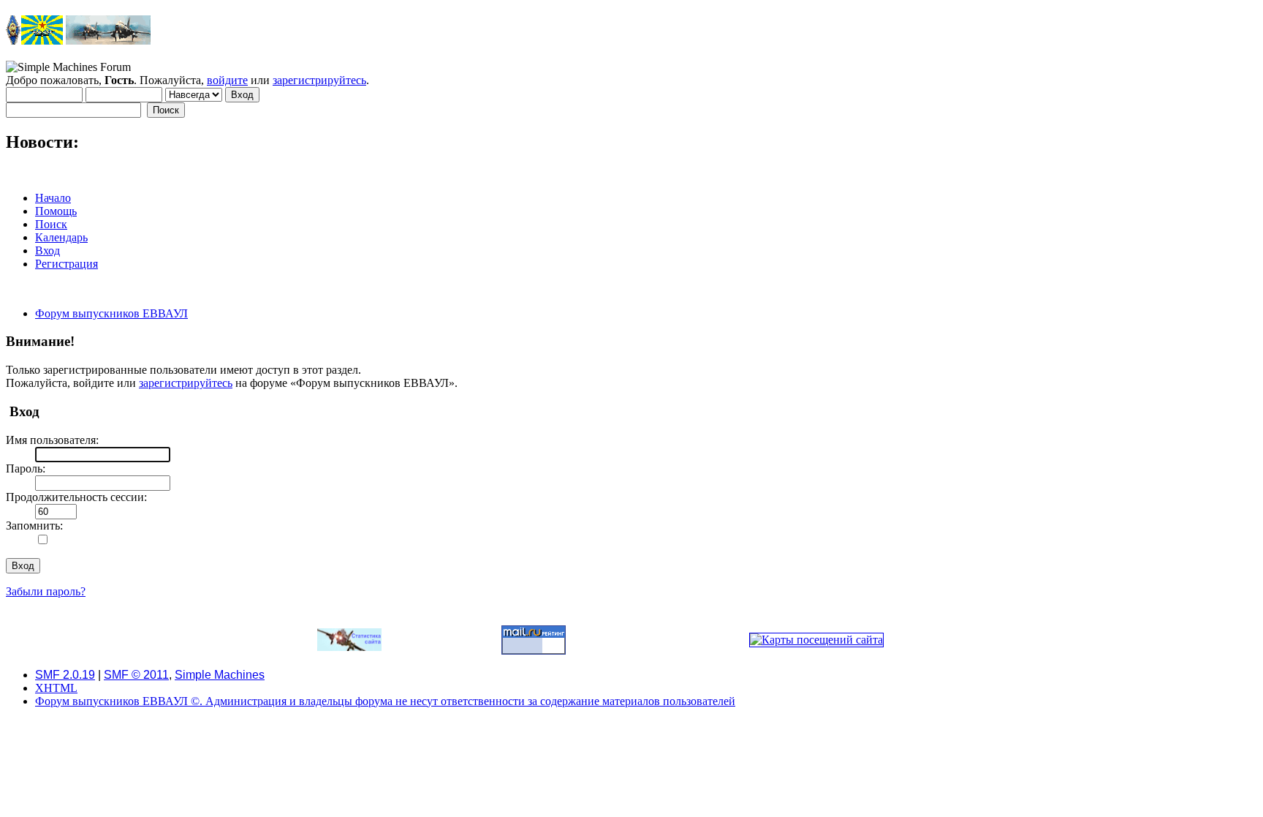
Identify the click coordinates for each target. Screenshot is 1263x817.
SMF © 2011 (136, 675)
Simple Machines (220, 675)
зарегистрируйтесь (319, 80)
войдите (227, 80)
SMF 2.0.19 (65, 675)
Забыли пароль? (46, 591)
